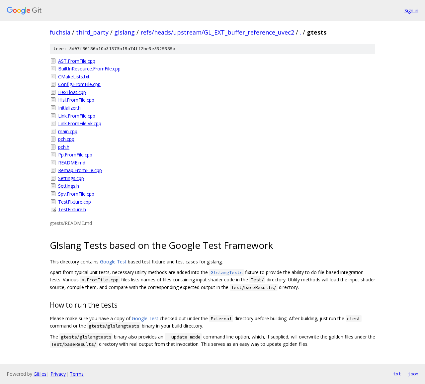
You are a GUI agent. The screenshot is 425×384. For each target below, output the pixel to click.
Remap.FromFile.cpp (80, 170)
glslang (124, 32)
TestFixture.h (72, 209)
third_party (92, 32)
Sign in (411, 10)
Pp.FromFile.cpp (75, 154)
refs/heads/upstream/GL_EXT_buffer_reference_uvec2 (217, 32)
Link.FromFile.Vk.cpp (79, 123)
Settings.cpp (71, 178)
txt (397, 374)
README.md (71, 162)
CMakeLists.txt (74, 76)
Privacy (58, 374)
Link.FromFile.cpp (76, 116)
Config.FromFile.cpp (79, 84)
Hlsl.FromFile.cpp (76, 100)
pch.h (63, 147)
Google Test (113, 261)
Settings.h (68, 186)
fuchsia (60, 32)
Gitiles (40, 374)
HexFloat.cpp (72, 92)
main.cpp (67, 131)
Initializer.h (69, 108)
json (413, 374)
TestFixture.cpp (74, 202)
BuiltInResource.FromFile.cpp (89, 68)
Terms (77, 374)
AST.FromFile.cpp (76, 61)
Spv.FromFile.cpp (76, 194)
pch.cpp (66, 139)
